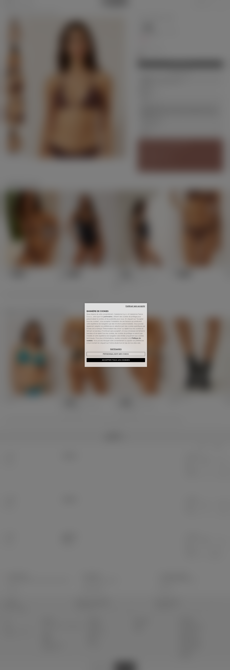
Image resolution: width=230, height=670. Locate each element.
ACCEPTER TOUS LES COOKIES (116, 360)
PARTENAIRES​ (116, 349)
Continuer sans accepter (135, 306)
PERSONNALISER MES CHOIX (116, 354)
